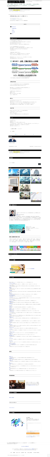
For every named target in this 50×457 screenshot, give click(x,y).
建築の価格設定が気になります (12, 175)
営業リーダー (10, 324)
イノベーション (11, 338)
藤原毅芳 (17, 214)
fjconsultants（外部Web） (37, 452)
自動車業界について (11, 358)
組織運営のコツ (11, 303)
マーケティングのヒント (12, 299)
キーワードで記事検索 (11, 162)
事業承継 (10, 287)
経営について (10, 293)
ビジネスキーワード (11, 311)
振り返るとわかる (14, 26)
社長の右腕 (10, 290)
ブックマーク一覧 (19, 128)
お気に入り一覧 (18, 452)
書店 (9, 367)
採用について (10, 321)
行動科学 (13, 131)
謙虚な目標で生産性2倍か (34, 175)
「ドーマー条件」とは (22, 175)
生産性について (11, 333)
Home (11, 452)
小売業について (11, 360)
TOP (17, 5)
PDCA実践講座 (32, 268)
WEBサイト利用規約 (11, 397)
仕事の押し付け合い (11, 191)
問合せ (25, 452)
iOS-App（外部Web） (29, 452)
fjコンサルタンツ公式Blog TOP (25, 446)
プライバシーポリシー (11, 407)
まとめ (12, 33)
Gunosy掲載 (22, 452)
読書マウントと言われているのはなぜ (24, 198)
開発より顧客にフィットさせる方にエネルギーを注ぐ (35, 146)
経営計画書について (11, 335)
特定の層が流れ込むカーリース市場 (13, 146)
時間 (9, 345)
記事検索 (14, 452)
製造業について (11, 356)
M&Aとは (10, 314)
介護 (9, 369)
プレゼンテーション (11, 327)
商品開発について (11, 301)
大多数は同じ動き (14, 28)
